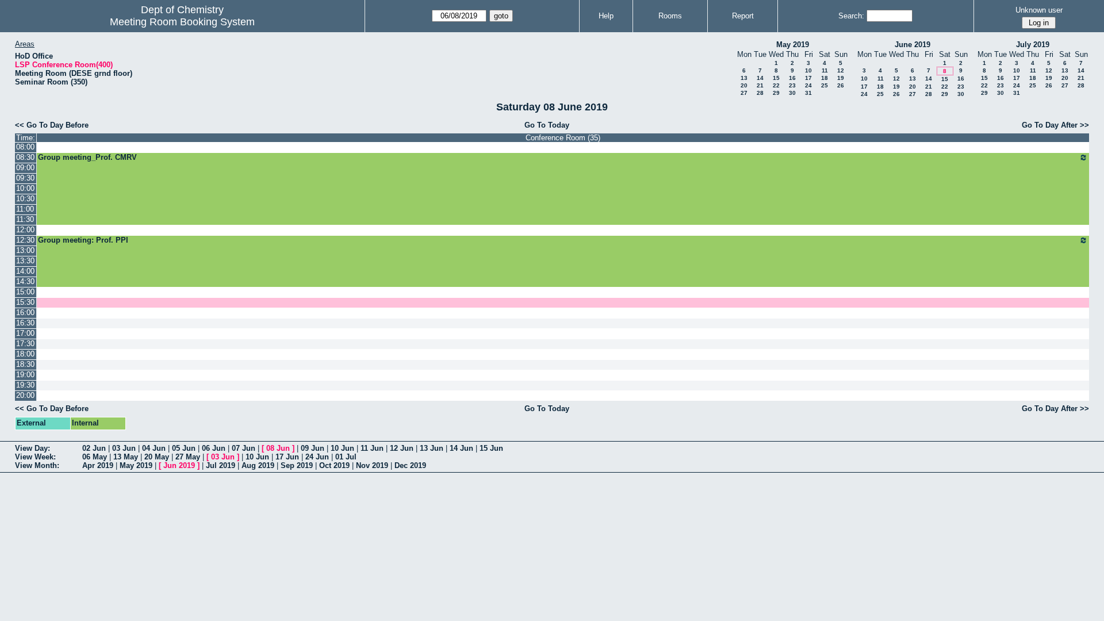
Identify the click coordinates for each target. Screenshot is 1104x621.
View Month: (37, 465)
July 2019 (1032, 44)
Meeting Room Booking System (182, 22)
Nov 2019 (372, 465)
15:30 (25, 302)
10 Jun (342, 448)
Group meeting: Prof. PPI (83, 240)
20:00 (25, 395)
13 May (125, 457)
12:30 (25, 240)
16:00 (25, 312)
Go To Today (546, 125)
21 (760, 85)
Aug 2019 (257, 465)
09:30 (25, 178)
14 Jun (461, 448)
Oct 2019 (334, 465)
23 (792, 85)
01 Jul (345, 457)
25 (824, 85)
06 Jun (213, 448)
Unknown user (1039, 10)
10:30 (25, 198)
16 (792, 78)
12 (840, 70)
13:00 (25, 250)
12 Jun (401, 448)
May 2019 (792, 44)
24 (808, 85)
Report (743, 16)
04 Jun (154, 448)
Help (606, 16)
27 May (187, 457)
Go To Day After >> (1055, 125)
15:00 (25, 292)
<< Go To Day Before (52, 125)
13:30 (25, 260)
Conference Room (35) (563, 137)
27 (744, 93)
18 (824, 78)
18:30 (25, 364)
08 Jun (278, 448)
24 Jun (317, 457)
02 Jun (94, 448)
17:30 (25, 343)
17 (808, 78)
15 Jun (491, 448)
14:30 (25, 281)
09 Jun (312, 448)
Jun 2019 (179, 465)
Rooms (670, 16)
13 (744, 78)
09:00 (25, 167)
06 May (94, 457)
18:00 (25, 354)
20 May (156, 457)
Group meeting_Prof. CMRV (87, 157)
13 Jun (431, 448)
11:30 (25, 219)
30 (792, 93)
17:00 (25, 333)
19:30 (25, 385)
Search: (851, 16)
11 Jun (372, 448)
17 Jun (287, 457)
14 (760, 78)
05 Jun (183, 448)
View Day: (32, 448)
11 (825, 70)
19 (840, 78)
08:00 (25, 147)
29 (776, 93)
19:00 (25, 374)
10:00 (25, 188)
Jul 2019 (220, 465)
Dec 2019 (410, 465)
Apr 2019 (97, 465)
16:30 (25, 323)
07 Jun (243, 448)
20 (744, 85)
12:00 (25, 229)
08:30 (25, 157)
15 (776, 78)
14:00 (25, 271)
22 (776, 85)
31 (808, 93)
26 (840, 85)
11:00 (25, 209)
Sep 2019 (297, 465)
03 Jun (124, 448)
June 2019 (912, 44)
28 (760, 93)
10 (808, 70)
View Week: (35, 457)
